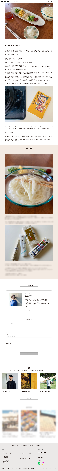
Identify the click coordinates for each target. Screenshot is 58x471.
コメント (8, 321)
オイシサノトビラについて (25, 458)
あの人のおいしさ (23, 456)
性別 (18, 339)
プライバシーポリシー (14, 468)
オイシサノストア (41, 457)
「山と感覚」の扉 (5, 461)
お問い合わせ (4, 468)
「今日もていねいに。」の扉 (6, 453)
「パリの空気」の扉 (5, 462)
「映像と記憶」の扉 (5, 458)
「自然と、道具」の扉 (5, 460)
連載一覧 (29, 398)
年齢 (7, 339)
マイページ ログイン (51, 1)
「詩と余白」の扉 (5, 457)
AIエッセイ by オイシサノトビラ (44, 452)
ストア (48, 1)
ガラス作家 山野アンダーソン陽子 (25, 453)
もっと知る (29, 310)
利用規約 (8, 468)
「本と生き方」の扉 (29, 285)
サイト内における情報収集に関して (24, 468)
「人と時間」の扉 (5, 456)
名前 (7, 334)
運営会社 (32, 468)
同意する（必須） (11, 348)
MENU (55, 1)
